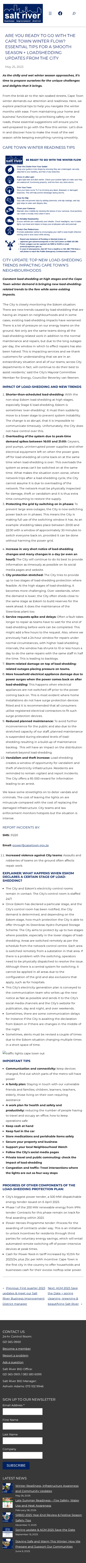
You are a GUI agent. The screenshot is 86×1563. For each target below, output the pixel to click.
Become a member (17, 1348)
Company (9, 1449)
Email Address (13, 1405)
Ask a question (13, 1362)
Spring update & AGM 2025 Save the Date (45, 1530)
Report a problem (15, 1355)
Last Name (10, 1434)
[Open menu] (50, 13)
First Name (10, 1420)
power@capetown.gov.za (30, 845)
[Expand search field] (74, 13)
